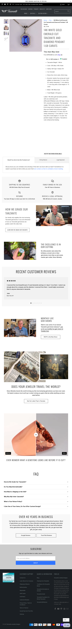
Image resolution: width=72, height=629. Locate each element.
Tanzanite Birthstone (42, 602)
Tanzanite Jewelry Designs (60, 577)
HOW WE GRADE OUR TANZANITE (16, 211)
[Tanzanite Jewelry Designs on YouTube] (5, 4)
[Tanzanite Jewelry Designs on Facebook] (2, 4)
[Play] (25, 35)
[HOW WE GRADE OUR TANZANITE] (54, 215)
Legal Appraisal (61, 160)
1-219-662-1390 (18, 4)
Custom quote (63, 147)
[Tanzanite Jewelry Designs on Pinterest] (7, 4)
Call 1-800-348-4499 (49, 147)
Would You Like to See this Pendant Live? (19, 160)
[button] (26, 13)
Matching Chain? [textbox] (56, 124)
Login (63, 4)
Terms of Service (24, 608)
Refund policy (23, 587)
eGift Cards (22, 593)
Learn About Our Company (26, 581)
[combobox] (62, 11)
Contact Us (22, 577)
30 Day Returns (43, 160)
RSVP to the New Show (50, 337)
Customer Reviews (24, 599)
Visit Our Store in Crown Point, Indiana (33, 4)
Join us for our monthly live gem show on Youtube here (52, 329)
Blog (38, 577)
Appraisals (22, 590)
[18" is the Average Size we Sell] (55, 124)
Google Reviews (25, 535)
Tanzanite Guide (41, 594)
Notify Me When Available (53, 154)
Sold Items (22, 596)
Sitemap (22, 614)
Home (45, 20)
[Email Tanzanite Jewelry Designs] (13, 4)
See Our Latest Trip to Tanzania (36, 401)
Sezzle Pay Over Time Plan (26, 611)
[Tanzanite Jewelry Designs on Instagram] (10, 4)
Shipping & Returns (25, 584)
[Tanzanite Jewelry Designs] (10, 11)
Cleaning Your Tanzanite (43, 581)
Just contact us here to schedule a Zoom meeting (48, 169)
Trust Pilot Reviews (46, 535)
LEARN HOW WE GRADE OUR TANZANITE (17, 230)
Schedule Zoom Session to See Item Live (56, 133)
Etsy (50, 20)
